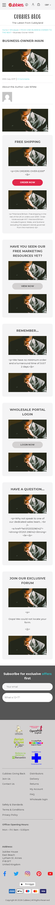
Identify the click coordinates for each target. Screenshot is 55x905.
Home (5, 30)
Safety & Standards (12, 804)
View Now (27, 286)
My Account (36, 789)
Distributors (36, 773)
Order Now (27, 182)
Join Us (6, 778)
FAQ (32, 794)
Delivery (34, 778)
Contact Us (8, 784)
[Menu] (4, 5)
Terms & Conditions (13, 809)
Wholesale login (39, 799)
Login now (27, 444)
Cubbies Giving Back (13, 773)
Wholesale (14, 30)
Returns (34, 784)
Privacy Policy (10, 815)
